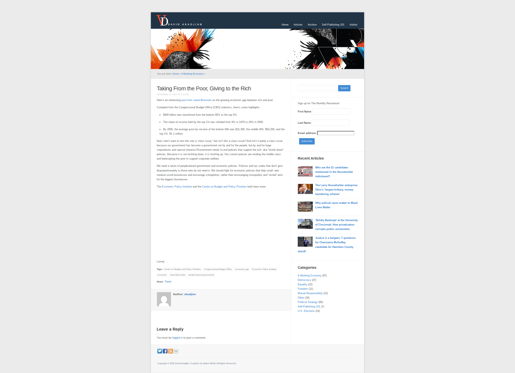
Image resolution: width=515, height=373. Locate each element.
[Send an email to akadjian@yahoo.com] (176, 350)
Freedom (303, 288)
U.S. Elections (306, 310)
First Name (304, 111)
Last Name (304, 122)
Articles (298, 24)
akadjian (190, 294)
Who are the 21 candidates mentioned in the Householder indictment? (334, 172)
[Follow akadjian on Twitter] (159, 350)
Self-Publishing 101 (333, 24)
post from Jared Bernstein (196, 100)
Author (353, 24)
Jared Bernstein (177, 275)
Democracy (304, 279)
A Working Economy (192, 73)
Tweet (168, 281)
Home (285, 24)
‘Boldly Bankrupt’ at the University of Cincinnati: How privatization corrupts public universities (336, 225)
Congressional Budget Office (218, 269)
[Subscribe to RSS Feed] (170, 350)
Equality (302, 284)
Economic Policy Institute (177, 186)
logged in (177, 337)
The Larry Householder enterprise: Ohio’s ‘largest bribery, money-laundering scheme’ (336, 190)
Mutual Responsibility (310, 293)
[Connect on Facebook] (165, 350)
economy (162, 275)
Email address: (307, 133)
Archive (312, 24)
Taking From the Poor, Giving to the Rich (204, 88)
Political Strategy (308, 302)
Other (301, 297)
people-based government (201, 275)
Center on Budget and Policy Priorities (224, 186)
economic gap (242, 269)
